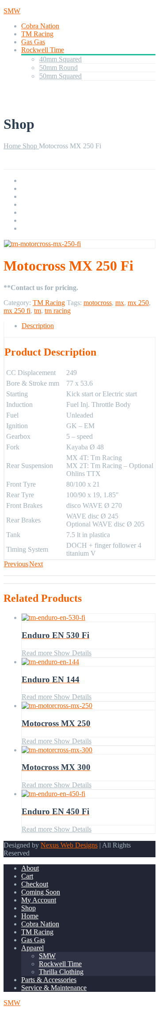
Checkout (34, 884)
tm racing (58, 310)
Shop (31, 146)
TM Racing (37, 34)
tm (37, 310)
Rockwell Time (42, 50)
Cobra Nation (40, 26)
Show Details (71, 653)
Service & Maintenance (54, 987)
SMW (47, 956)
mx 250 (138, 302)
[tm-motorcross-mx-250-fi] (42, 244)
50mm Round (58, 67)
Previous (16, 564)
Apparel (32, 948)
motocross (97, 302)
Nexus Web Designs (69, 845)
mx (119, 302)
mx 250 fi (17, 310)
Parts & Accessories (48, 979)
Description (38, 325)
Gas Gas (33, 42)
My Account (38, 900)
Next (36, 564)
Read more (37, 653)
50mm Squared (60, 76)
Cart (27, 876)
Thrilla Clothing (61, 971)
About (30, 868)
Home (13, 146)
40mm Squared (60, 59)
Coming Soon (40, 892)
